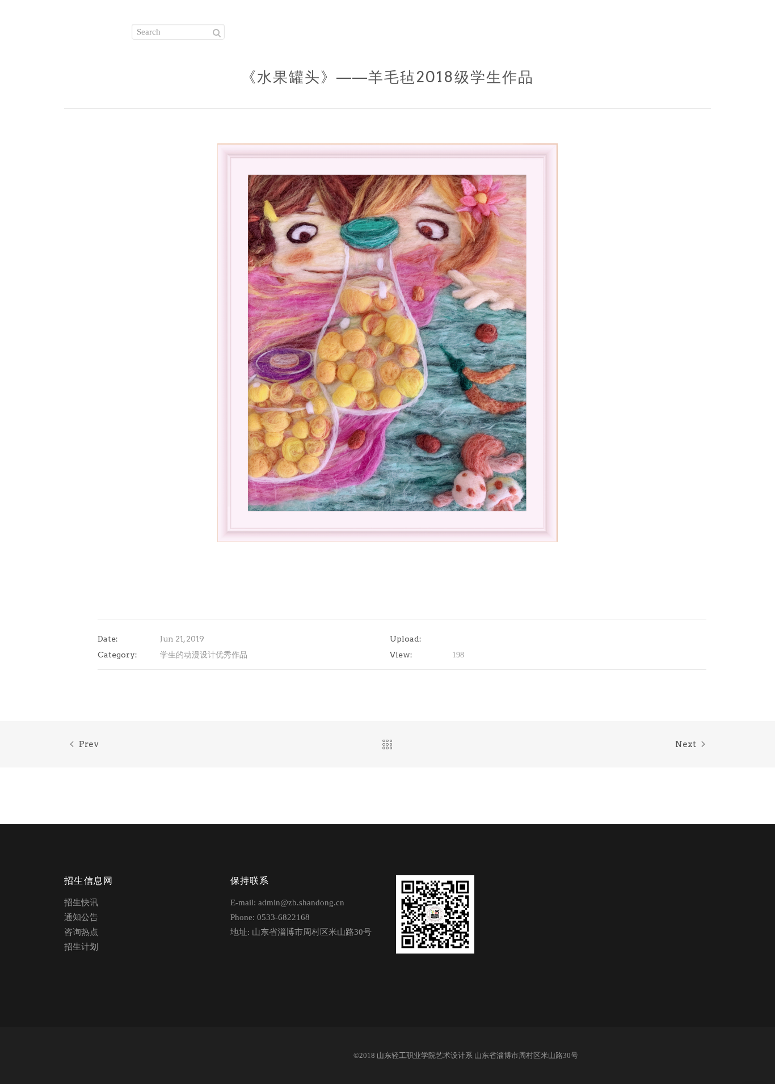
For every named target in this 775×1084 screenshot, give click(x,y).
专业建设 (485, 28)
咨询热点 (81, 932)
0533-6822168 (283, 917)
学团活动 (579, 28)
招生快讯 (81, 902)
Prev (89, 744)
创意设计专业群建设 (646, 28)
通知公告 (81, 917)
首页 (305, 28)
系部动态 (437, 28)
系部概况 (391, 28)
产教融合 (532, 28)
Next (685, 744)
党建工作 (344, 28)
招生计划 (81, 946)
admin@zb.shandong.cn (301, 902)
